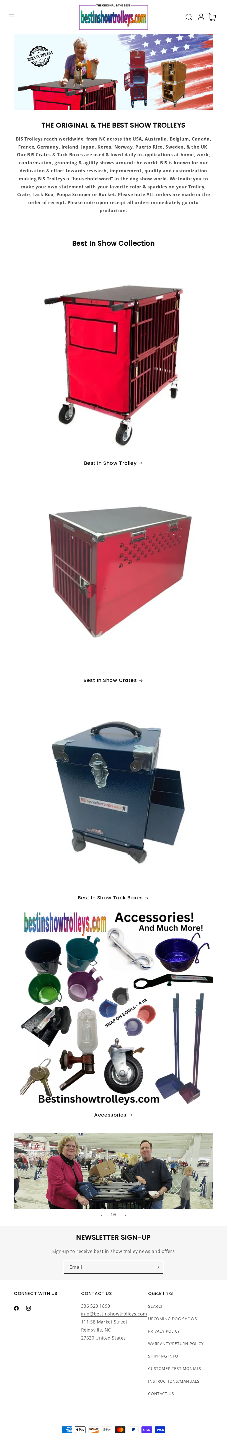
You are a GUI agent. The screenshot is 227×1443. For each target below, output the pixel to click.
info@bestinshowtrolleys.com (114, 1314)
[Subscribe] (157, 1267)
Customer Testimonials (174, 1368)
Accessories (110, 1115)
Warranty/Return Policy (175, 1343)
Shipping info (163, 1356)
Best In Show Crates (110, 680)
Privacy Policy (164, 1331)
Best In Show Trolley (110, 463)
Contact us (161, 1393)
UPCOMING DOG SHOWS (172, 1318)
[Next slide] (126, 1215)
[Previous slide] (101, 1215)
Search (156, 1306)
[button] (12, 17)
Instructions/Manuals (173, 1381)
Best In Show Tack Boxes (110, 897)
